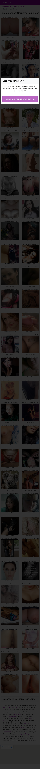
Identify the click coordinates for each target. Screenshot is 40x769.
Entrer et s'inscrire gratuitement (20, 99)
